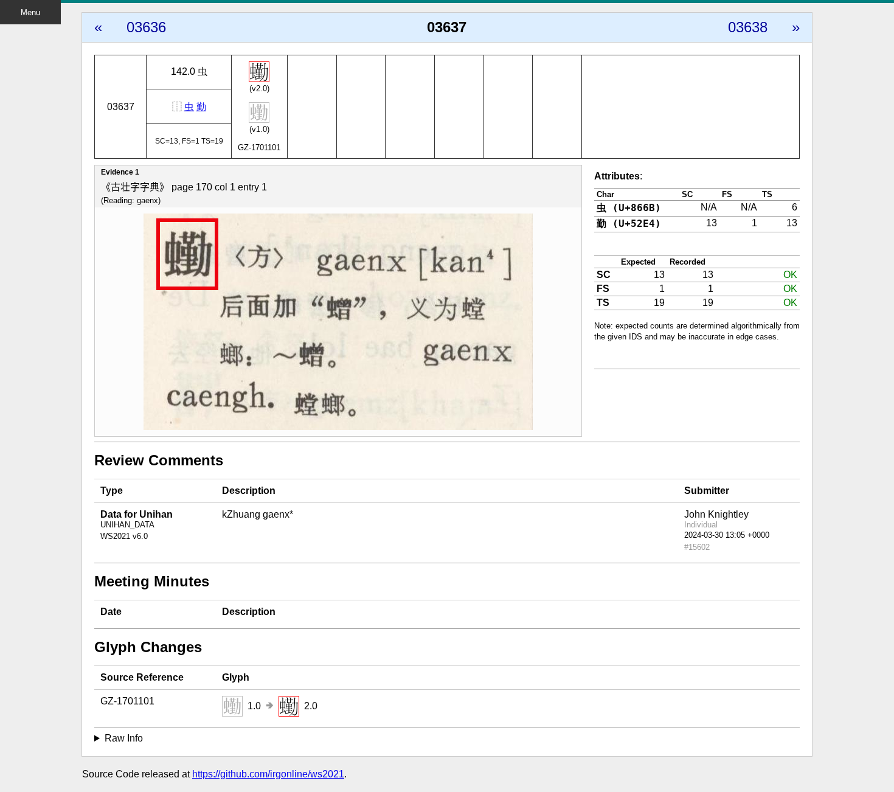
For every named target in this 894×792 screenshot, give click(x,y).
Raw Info (124, 738)
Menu (30, 12)
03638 (748, 27)
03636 (146, 27)
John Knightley (716, 514)
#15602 (697, 547)
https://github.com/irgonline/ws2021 (268, 774)
